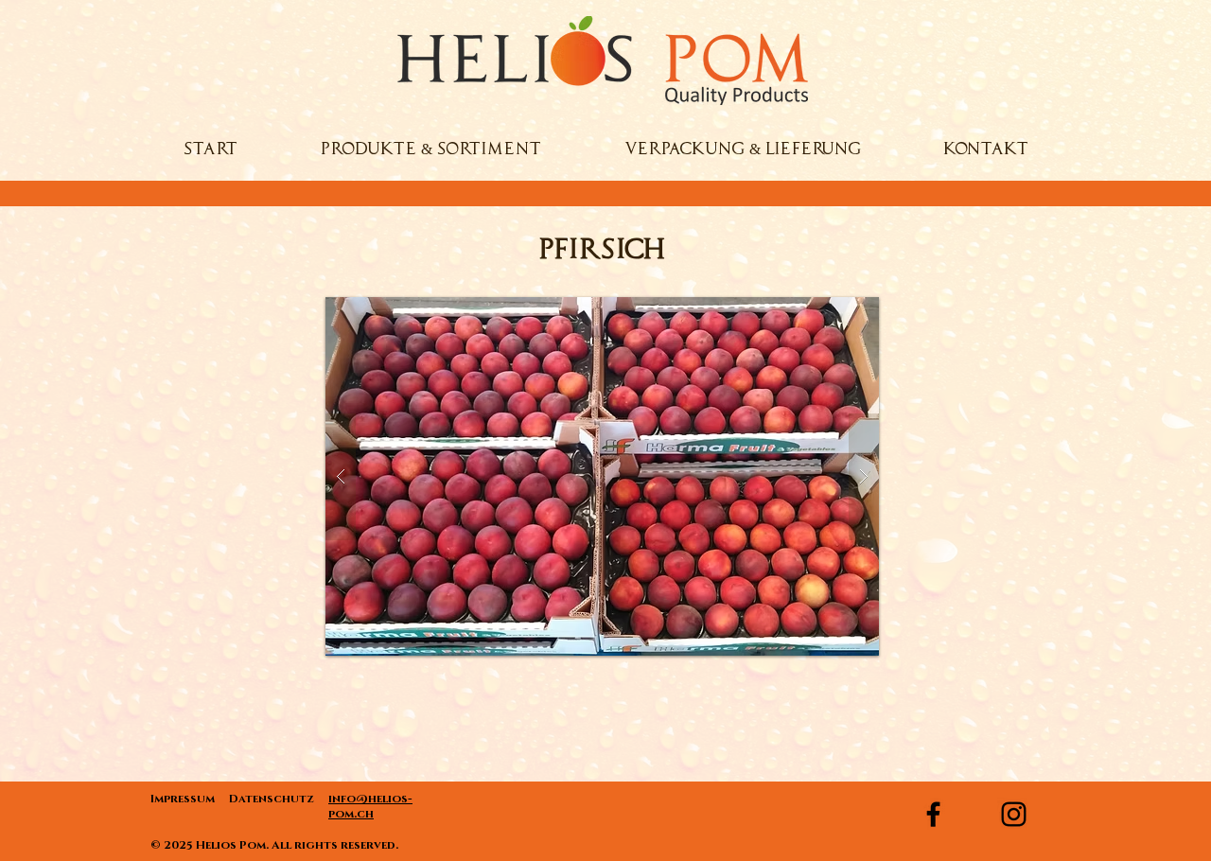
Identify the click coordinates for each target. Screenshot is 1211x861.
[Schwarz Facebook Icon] (933, 814)
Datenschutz (271, 798)
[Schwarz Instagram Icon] (1013, 814)
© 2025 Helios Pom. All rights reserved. (275, 844)
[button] (602, 476)
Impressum (189, 798)
